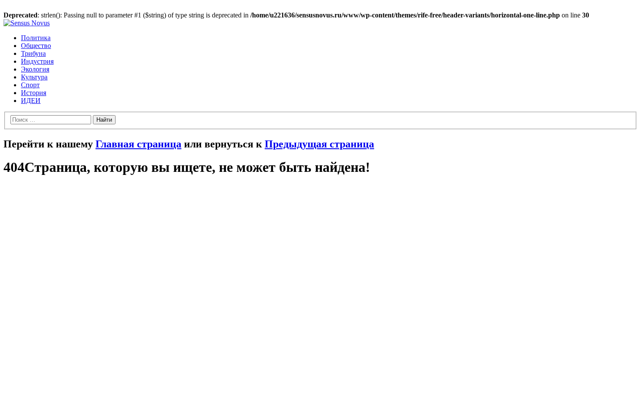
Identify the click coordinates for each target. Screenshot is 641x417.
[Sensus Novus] (26, 23)
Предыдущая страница (319, 144)
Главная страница (138, 144)
